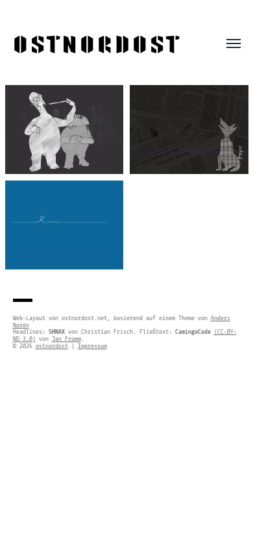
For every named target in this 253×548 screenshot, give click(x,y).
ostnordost (97, 44)
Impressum (92, 345)
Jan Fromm (66, 338)
